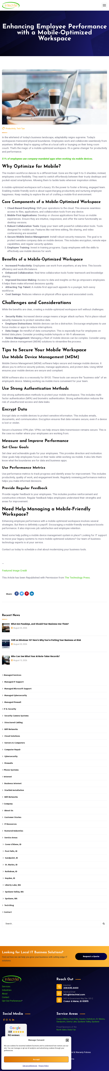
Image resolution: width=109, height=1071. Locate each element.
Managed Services (12, 675)
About (4, 993)
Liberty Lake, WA (13, 885)
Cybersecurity (11, 756)
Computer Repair (12, 749)
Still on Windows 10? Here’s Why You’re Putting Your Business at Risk (46, 640)
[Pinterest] (27, 593)
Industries (6, 990)
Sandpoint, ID (11, 858)
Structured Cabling (13, 722)
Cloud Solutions (12, 736)
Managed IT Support (14, 682)
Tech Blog (9, 905)
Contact (8, 912)
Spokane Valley (84, 1021)
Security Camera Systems (16, 716)
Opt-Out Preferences (12, 1001)
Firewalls (8, 763)
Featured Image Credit (14, 570)
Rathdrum (91, 1019)
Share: (9, 594)
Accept (36, 1059)
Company (8, 804)
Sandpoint (60, 1021)
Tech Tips (21, 128)
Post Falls (74, 1019)
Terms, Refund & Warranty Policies (75, 1052)
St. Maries (100, 1019)
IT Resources (10, 824)
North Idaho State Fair (66, 1030)
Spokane (95, 1021)
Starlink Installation (14, 790)
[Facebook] (16, 593)
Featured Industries (13, 831)
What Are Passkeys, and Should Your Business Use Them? (40, 624)
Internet (8, 776)
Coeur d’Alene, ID (13, 844)
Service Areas (10, 837)
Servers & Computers (14, 743)
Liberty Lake (71, 1021)
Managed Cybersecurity (15, 695)
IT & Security (10, 709)
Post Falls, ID (11, 851)
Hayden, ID (10, 878)
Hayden (82, 1019)
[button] (67, 1040)
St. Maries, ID (11, 864)
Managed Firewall (12, 702)
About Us (8, 810)
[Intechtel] (11, 5)
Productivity (11, 128)
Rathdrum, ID (11, 871)
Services (6, 986)
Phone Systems (11, 770)
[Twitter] (22, 593)
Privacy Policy (44, 1066)
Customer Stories (12, 817)
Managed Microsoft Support (18, 688)
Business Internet (13, 783)
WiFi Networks (11, 729)
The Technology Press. (77, 577)
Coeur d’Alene (62, 1019)
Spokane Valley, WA (14, 892)
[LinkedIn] (32, 593)
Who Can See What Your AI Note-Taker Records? (35, 656)
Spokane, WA (11, 898)
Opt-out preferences (30, 1066)
